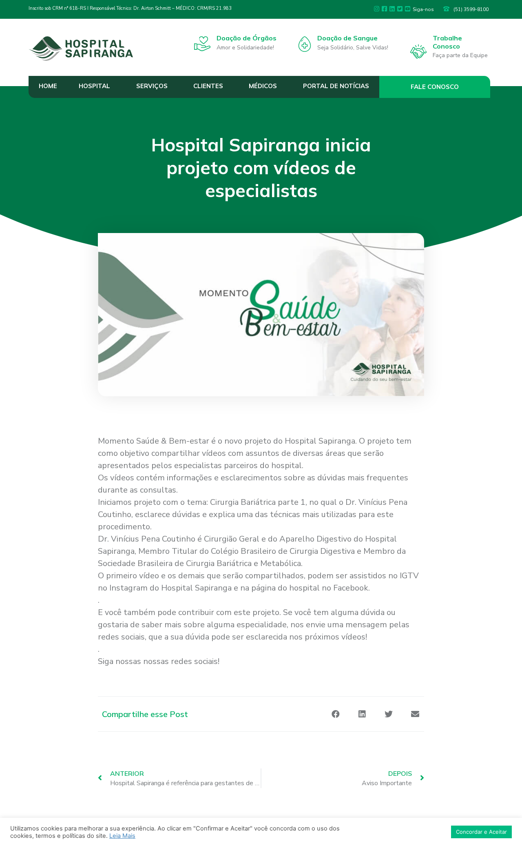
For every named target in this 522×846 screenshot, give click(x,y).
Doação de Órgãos (246, 38)
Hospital (94, 86)
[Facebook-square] (384, 9)
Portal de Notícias (336, 86)
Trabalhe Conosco (447, 42)
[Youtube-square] (408, 9)
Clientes (208, 86)
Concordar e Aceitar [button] (481, 831)
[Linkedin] (392, 9)
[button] (435, 87)
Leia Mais (122, 835)
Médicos (263, 86)
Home (48, 86)
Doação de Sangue (347, 38)
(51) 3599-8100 (471, 9)
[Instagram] (377, 9)
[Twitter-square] (400, 9)
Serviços (152, 86)
